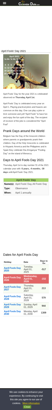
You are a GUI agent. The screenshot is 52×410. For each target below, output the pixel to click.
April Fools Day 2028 (12, 297)
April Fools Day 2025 (12, 269)
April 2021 (14, 56)
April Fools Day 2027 (12, 288)
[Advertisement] (26, 27)
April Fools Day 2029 (12, 305)
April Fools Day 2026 (12, 278)
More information (31, 403)
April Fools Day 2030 (12, 312)
